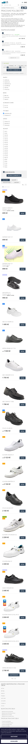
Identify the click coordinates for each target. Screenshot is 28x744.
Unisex (7, 121)
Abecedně (16, 182)
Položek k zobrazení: (14, 70)
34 (5, 131)
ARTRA (6, 80)
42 (6, 146)
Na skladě (6, 63)
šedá (6, 99)
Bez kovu (21, 65)
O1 (6, 105)
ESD (26, 65)
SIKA (6, 87)
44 (6, 150)
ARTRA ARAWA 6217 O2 (10, 34)
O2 (6, 107)
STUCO (6, 89)
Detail (22, 213)
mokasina (7, 115)
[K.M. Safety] (5, 2)
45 (6, 151)
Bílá (6, 95)
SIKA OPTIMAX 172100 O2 (11, 43)
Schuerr (3, 701)
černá (6, 97)
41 (6, 144)
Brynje (2, 691)
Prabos (3, 696)
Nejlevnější (5, 180)
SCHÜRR (7, 85)
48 (6, 157)
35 (5, 133)
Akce (5, 65)
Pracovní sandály (6, 726)
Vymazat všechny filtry (10, 172)
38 (6, 138)
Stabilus (3, 703)
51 (5, 163)
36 (6, 135)
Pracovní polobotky (6, 721)
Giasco (3, 693)
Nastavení (14, 736)
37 (6, 136)
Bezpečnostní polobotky (7, 711)
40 (6, 142)
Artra (2, 688)
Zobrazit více (13, 57)
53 (5, 166)
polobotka (7, 113)
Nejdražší (14, 180)
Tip (15, 65)
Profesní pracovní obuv (10, 718)
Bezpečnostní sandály (7, 714)
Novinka (11, 65)
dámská (7, 123)
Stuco (2, 705)
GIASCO (7, 81)
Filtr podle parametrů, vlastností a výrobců (13, 73)
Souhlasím (14, 741)
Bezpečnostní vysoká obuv (8, 716)
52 (5, 165)
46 (6, 153)
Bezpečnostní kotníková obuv (8, 713)
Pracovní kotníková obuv (7, 722)
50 (5, 161)
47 (6, 155)
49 (5, 159)
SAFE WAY (7, 83)
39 (6, 140)
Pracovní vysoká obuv (7, 724)
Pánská (6, 125)
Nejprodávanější (6, 182)
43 (6, 148)
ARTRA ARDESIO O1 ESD (11, 51)
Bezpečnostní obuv (8, 709)
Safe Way (3, 698)
